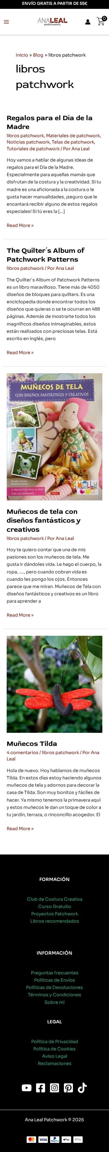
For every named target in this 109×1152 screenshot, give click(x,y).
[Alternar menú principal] (6, 22)
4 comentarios (22, 752)
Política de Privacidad (54, 1041)
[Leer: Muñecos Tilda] (54, 684)
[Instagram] (54, 1088)
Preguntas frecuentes (54, 973)
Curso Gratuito (54, 906)
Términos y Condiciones (54, 994)
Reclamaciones (54, 1063)
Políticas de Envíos (54, 980)
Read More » (20, 225)
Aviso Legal (54, 1056)
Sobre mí (54, 1002)
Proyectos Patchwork (54, 914)
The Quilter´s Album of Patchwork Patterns (45, 255)
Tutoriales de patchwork (33, 148)
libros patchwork (25, 135)
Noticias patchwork (28, 142)
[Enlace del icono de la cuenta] (88, 22)
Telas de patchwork (73, 142)
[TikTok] (82, 1088)
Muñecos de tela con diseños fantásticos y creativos (44, 520)
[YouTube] (26, 1088)
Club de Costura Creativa (54, 899)
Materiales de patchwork (73, 135)
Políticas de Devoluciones (54, 987)
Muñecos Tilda (32, 743)
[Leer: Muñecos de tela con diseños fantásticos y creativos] (54, 436)
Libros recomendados (54, 921)
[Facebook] (40, 1088)
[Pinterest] (68, 1088)
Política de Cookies (54, 1049)
